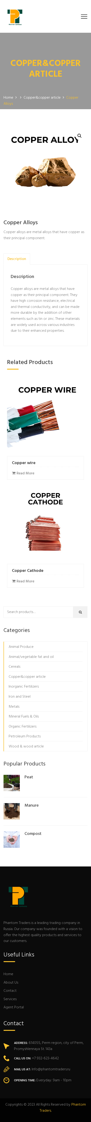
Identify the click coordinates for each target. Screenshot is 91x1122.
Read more (25, 473)
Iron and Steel (20, 697)
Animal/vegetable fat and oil (31, 657)
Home (8, 974)
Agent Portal (14, 1007)
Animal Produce (21, 647)
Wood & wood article (26, 746)
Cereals (14, 667)
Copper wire (23, 463)
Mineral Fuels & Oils (24, 717)
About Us (11, 983)
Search (82, 613)
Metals (14, 707)
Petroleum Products (25, 736)
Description (16, 259)
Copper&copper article (27, 677)
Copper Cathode (27, 570)
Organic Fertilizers (22, 727)
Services (10, 999)
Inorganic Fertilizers (24, 687)
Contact (10, 991)
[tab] (17, 259)
